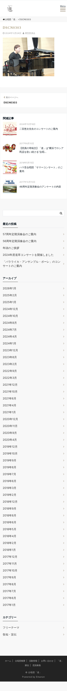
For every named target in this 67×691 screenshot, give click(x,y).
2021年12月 (10, 384)
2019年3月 (9, 488)
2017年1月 (9, 605)
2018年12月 (10, 501)
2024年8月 (10, 322)
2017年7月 (9, 591)
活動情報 (33, 661)
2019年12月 (10, 446)
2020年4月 (10, 439)
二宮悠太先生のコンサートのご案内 (38, 128)
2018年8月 (9, 515)
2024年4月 (10, 336)
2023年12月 (10, 350)
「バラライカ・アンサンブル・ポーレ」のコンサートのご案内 (31, 263)
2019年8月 (9, 467)
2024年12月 (10, 309)
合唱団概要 (20, 661)
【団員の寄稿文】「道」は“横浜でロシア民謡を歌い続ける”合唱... (41, 150)
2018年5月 (9, 529)
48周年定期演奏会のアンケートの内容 (40, 186)
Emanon (40, 677)
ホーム (8, 661)
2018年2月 (9, 543)
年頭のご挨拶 (11, 248)
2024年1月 (9, 343)
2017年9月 (9, 577)
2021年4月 (9, 405)
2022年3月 (10, 377)
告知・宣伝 (9, 634)
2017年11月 (10, 563)
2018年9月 (9, 508)
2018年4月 (9, 536)
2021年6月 (9, 398)
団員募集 (37, 665)
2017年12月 (10, 556)
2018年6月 (9, 522)
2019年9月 (9, 460)
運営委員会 (30, 33)
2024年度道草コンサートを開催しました (28, 254)
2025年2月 (10, 295)
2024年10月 (10, 316)
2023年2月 (10, 364)
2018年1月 (9, 549)
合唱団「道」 (35, 672)
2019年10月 (10, 453)
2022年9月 (10, 371)
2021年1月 (9, 412)
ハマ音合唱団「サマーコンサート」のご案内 (41, 169)
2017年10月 (10, 570)
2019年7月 (9, 474)
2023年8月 (10, 357)
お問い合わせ (47, 661)
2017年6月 (9, 598)
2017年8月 (9, 584)
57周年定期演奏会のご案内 (19, 234)
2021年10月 (10, 391)
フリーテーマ (11, 627)
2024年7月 (10, 329)
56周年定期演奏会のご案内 (19, 241)
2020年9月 (10, 433)
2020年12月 (10, 419)
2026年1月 (9, 288)
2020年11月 (10, 426)
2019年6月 (9, 481)
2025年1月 (9, 302)
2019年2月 (9, 494)
